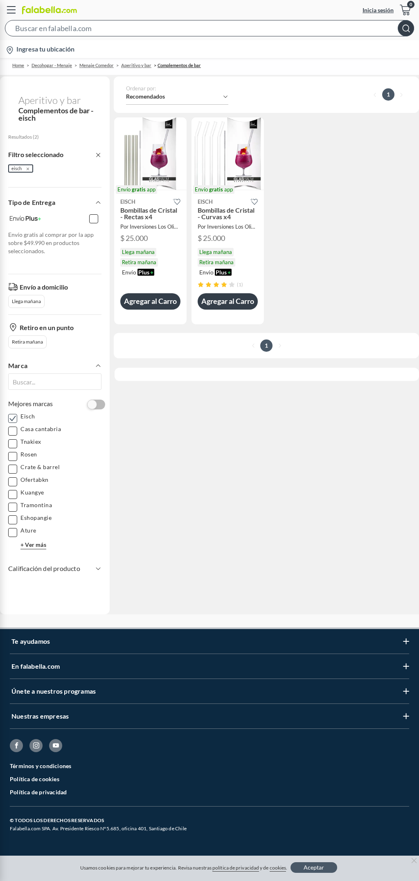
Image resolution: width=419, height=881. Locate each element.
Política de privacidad (38, 792)
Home (18, 65)
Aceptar (314, 867)
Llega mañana (26, 301)
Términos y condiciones (40, 765)
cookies (278, 868)
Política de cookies (34, 778)
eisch (16, 168)
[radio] (201, 284)
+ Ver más (33, 544)
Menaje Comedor (96, 65)
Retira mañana (27, 342)
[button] (209, 30)
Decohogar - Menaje (52, 65)
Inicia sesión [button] (378, 10)
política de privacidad (235, 868)
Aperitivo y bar (136, 65)
